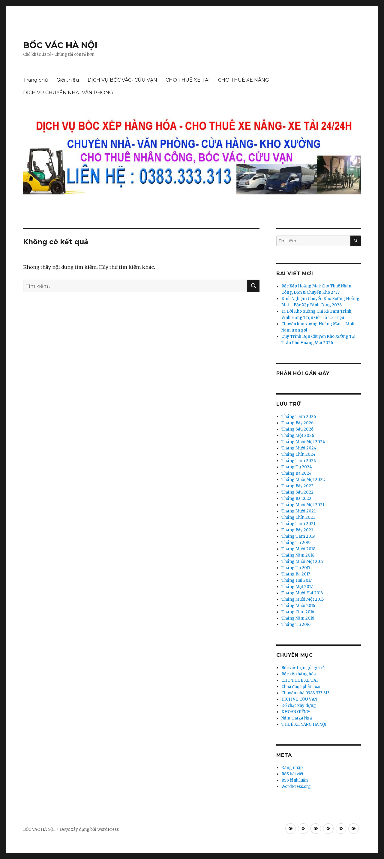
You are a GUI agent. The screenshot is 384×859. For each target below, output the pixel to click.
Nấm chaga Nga (296, 718)
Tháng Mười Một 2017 (302, 561)
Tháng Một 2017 (297, 586)
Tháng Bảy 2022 (297, 485)
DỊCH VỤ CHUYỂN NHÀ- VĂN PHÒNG (68, 92)
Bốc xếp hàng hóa (298, 674)
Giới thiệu (67, 80)
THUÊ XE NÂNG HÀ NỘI (303, 724)
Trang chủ (35, 80)
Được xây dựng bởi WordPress (89, 829)
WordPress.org (296, 786)
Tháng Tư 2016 (295, 624)
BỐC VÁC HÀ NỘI (60, 45)
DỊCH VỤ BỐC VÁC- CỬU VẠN (122, 80)
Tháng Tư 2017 (295, 567)
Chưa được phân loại (300, 686)
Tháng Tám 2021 (298, 523)
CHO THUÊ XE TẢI (188, 80)
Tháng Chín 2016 (297, 611)
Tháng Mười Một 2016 (302, 599)
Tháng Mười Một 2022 (303, 479)
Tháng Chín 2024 (298, 454)
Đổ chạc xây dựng (298, 705)
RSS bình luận (294, 780)
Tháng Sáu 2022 (297, 492)
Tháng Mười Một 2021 (302, 504)
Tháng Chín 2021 (298, 517)
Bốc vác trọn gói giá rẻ (303, 667)
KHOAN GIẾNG (295, 711)
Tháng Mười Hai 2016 (302, 593)
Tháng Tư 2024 (296, 467)
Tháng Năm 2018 (297, 555)
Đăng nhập (292, 767)
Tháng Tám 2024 (298, 460)
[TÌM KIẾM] (355, 241)
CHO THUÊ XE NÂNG (243, 80)
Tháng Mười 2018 (298, 548)
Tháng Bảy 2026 (297, 422)
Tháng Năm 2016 (297, 618)
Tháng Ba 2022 (296, 498)
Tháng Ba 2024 (296, 473)
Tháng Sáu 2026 (297, 429)
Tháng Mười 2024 (298, 448)
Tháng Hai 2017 (296, 580)
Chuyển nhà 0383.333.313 (305, 692)
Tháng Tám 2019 (298, 536)
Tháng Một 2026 (297, 435)
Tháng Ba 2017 (295, 574)
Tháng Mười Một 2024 (303, 441)
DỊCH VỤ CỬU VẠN (299, 699)
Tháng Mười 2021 (298, 511)
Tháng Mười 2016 (298, 605)
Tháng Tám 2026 (298, 416)
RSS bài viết (292, 773)
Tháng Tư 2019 (295, 542)
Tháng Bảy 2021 (297, 530)
